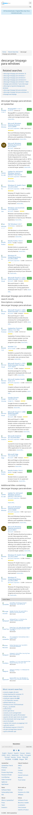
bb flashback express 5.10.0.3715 (14, 727)
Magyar (21, 759)
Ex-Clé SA (10, 110)
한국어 (8, 755)
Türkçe (19, 757)
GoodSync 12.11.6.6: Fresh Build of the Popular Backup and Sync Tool (20, 662)
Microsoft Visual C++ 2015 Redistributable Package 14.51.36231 (16, 365)
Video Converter (6, 779)
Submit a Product (23, 810)
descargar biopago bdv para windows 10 (16, 92)
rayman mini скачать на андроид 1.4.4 (15, 723)
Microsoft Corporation (13, 128)
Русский (7, 757)
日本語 (4, 755)
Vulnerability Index (7, 792)
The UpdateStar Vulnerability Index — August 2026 (20, 637)
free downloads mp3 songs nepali (14, 719)
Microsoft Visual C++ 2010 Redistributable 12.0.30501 (17, 278)
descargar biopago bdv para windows (15, 90)
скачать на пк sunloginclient (12, 713)
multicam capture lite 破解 (12, 698)
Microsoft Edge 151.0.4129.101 (13, 455)
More (29, 109)
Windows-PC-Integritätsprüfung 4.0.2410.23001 (14, 257)
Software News (6, 790)
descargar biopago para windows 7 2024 (16, 82)
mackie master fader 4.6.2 (11, 696)
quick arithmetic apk (10, 731)
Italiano (28, 753)
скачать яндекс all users (11, 692)
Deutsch (10, 753)
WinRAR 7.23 (12, 347)
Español (16, 753)
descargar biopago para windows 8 (14, 78)
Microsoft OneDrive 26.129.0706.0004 (14, 436)
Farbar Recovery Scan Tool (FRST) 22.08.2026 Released (18, 645)
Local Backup (5, 777)
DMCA (20, 765)
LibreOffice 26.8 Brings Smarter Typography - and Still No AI (18, 603)
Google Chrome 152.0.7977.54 (13, 398)
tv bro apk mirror (9, 711)
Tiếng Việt (25, 757)
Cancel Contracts (23, 775)
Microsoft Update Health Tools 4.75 (16, 380)
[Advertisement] (16, 32)
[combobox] (15, 7)
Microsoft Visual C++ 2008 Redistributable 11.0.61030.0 (16, 413)
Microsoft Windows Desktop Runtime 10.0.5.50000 (14, 125)
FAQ (19, 768)
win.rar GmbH (11, 348)
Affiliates (20, 795)
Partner (20, 790)
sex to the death (9, 721)
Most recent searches (13, 689)
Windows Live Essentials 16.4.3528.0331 (16, 208)
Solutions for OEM (23, 792)
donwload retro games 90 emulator (14, 715)
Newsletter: (16, 744)
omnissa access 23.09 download (13, 704)
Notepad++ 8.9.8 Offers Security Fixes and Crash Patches (20, 654)
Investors (4, 807)
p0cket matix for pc (9, 702)
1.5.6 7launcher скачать (11, 700)
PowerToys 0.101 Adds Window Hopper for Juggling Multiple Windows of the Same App (20, 629)
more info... (11, 119)
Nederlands (15, 755)
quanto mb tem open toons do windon (15, 717)
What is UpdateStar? (8, 800)
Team (3, 805)
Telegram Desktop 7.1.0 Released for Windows (19, 670)
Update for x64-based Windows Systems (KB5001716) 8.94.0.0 (15, 173)
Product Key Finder (7, 772)
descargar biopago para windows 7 (14, 76)
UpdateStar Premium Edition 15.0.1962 (15, 329)
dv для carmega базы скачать (13, 729)
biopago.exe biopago (10, 94)
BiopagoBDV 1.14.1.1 (15, 109)
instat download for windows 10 (13, 694)
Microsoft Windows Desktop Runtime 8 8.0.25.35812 (14, 144)
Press (3, 803)
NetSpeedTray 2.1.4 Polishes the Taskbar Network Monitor (18, 619)
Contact (20, 770)
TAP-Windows (11, 226)
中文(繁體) (15, 759)
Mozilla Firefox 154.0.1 (15, 241)
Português (28, 755)
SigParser (4, 782)
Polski (21, 755)
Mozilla (10, 242)
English (4, 753)
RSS (3, 795)
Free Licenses (22, 807)
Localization (21, 805)
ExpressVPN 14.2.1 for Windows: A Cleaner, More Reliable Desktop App (19, 678)
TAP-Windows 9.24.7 (15, 224)
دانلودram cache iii (9, 725)
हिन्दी (26, 759)
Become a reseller (23, 803)
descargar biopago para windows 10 (15, 73)
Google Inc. (11, 401)
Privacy (20, 773)
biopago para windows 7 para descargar (16, 84)
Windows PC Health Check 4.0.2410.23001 (17, 186)
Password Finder (7, 775)
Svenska (13, 757)
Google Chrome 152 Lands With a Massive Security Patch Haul (19, 611)
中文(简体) (8, 759)
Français (22, 753)
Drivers (4, 770)
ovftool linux (7, 709)
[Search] (30, 7)
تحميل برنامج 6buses (9, 706)
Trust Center (22, 780)
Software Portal (23, 800)
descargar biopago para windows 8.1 (15, 80)
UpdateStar (11, 332)
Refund (20, 777)
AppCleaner (5, 784)
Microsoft (10, 148)
